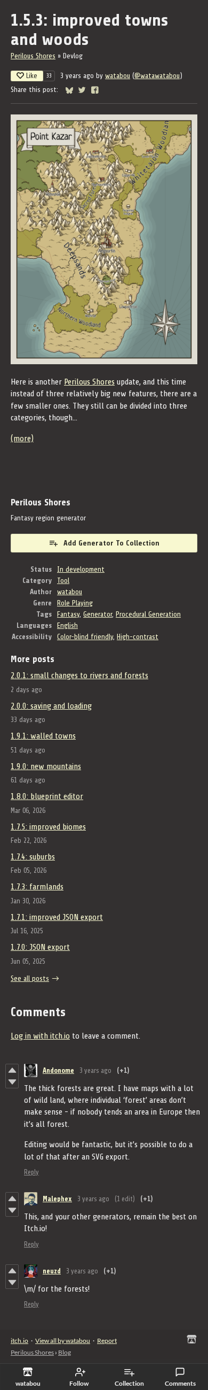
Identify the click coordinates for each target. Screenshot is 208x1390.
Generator (97, 614)
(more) (22, 438)
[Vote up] (12, 1070)
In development (81, 569)
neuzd (52, 1271)
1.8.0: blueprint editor (47, 796)
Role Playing (75, 603)
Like (31, 76)
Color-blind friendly (85, 637)
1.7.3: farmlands (37, 887)
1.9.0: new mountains (46, 766)
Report (107, 1341)
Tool (63, 581)
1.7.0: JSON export (40, 947)
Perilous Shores (33, 56)
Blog (64, 1352)
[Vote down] (12, 1082)
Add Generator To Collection (111, 543)
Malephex (57, 1199)
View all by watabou (62, 1341)
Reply (31, 1172)
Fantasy (68, 614)
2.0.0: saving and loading (51, 706)
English (67, 625)
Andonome (58, 1070)
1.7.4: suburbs (33, 857)
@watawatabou (157, 76)
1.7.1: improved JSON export (57, 917)
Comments (180, 1383)
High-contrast (137, 637)
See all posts (30, 978)
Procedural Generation (148, 614)
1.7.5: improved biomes (48, 827)
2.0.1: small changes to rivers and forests (79, 675)
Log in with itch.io (40, 1036)
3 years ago (95, 1070)
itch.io (19, 1341)
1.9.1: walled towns (43, 736)
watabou (117, 76)
